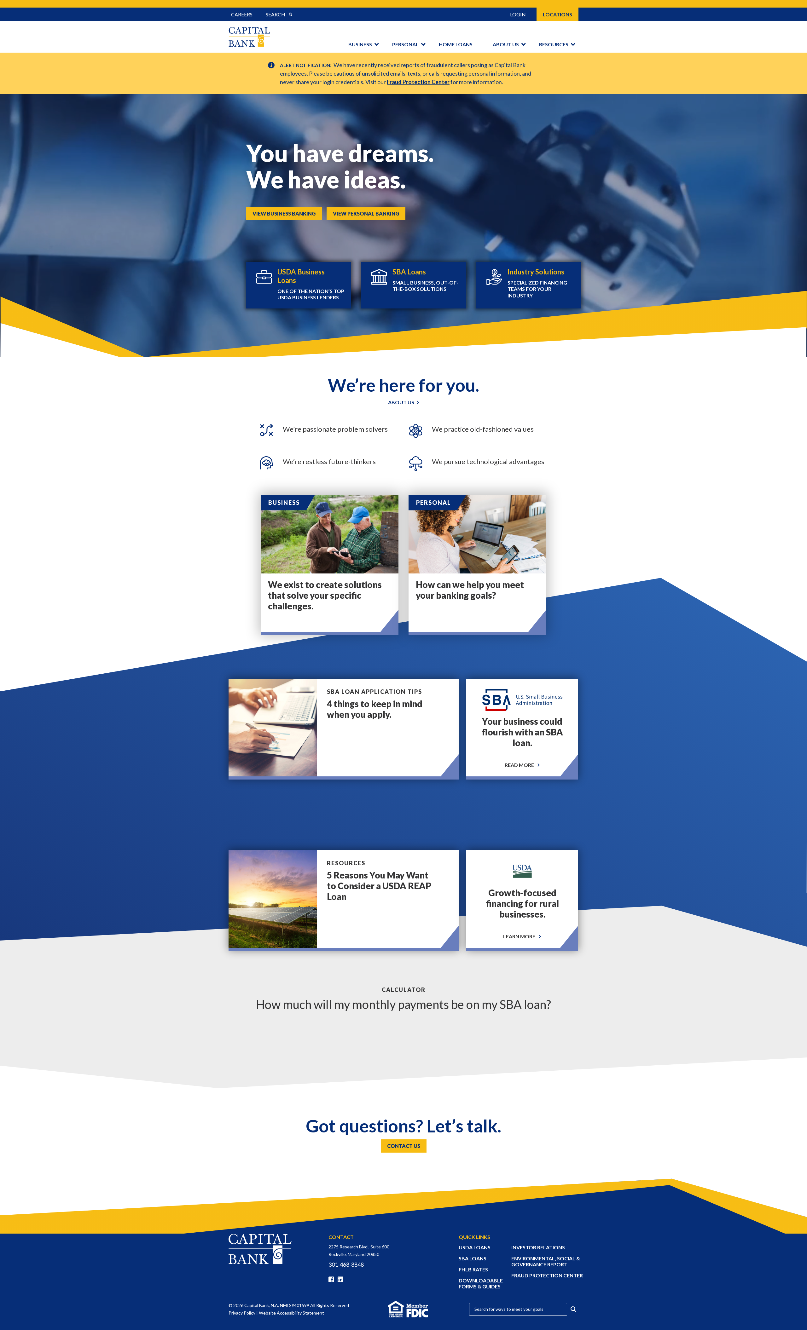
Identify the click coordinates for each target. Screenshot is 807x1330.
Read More (520, 765)
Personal (405, 44)
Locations (557, 14)
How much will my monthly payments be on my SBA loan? (403, 1004)
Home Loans (456, 44)
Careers (242, 14)
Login (518, 14)
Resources (553, 44)
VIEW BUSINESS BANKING (284, 213)
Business (360, 44)
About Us (506, 44)
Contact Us (403, 1146)
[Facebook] (332, 1279)
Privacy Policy (242, 1313)
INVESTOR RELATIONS (538, 1247)
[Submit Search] (290, 14)
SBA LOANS (472, 1258)
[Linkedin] (342, 1279)
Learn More (519, 936)
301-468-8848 (346, 1264)
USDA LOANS (475, 1247)
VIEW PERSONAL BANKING (366, 213)
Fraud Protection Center (418, 81)
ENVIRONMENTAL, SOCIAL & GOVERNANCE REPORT (545, 1261)
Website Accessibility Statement (291, 1313)
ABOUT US (401, 402)
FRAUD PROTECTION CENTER (547, 1275)
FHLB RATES (473, 1269)
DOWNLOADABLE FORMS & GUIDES (481, 1283)
